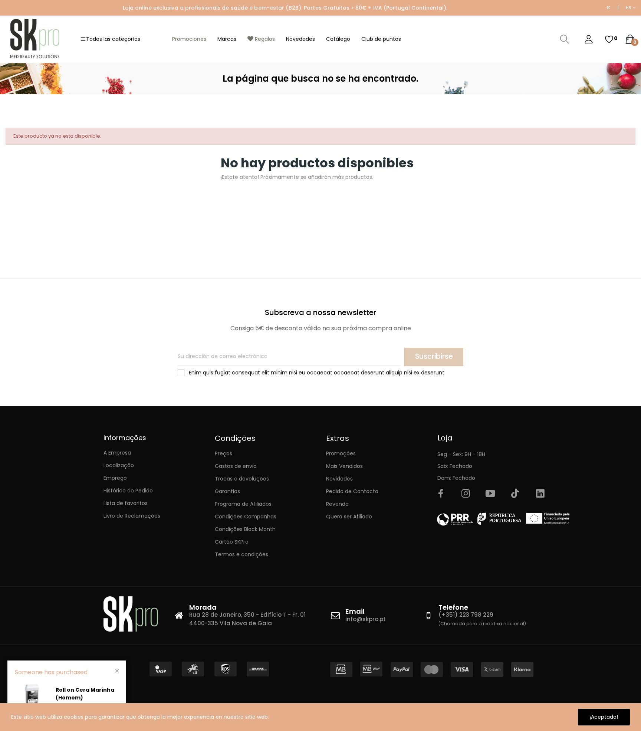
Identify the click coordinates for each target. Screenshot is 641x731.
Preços (223, 453)
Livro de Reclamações (131, 515)
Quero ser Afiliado (349, 516)
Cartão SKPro (232, 541)
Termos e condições (241, 554)
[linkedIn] (540, 494)
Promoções (341, 453)
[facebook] (441, 494)
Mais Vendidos (344, 466)
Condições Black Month (245, 529)
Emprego (115, 478)
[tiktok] (515, 494)
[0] (609, 39)
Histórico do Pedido (128, 490)
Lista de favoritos (125, 503)
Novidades (339, 478)
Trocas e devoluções (242, 478)
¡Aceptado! (604, 717)
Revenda (337, 504)
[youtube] (490, 494)
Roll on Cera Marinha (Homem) (85, 693)
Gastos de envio (236, 466)
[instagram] (466, 494)
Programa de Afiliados (243, 504)
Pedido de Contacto (352, 491)
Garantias (227, 491)
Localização (118, 465)
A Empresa (117, 452)
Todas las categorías (113, 39)
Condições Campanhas (245, 516)
